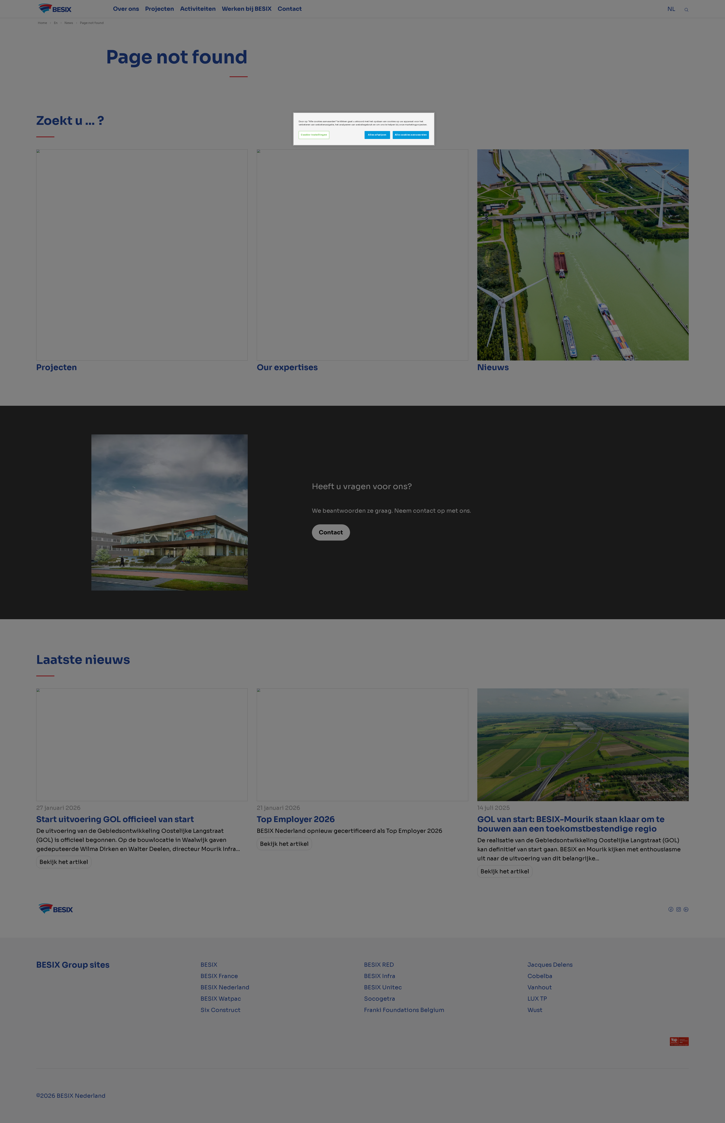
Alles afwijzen (377, 134)
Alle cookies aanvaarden (411, 134)
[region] (364, 129)
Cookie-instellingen (314, 134)
